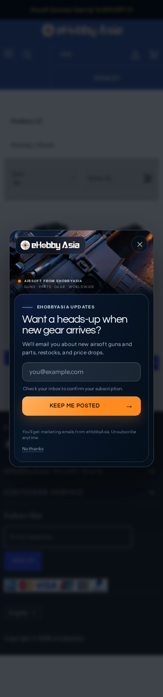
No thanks (32, 449)
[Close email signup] (139, 244)
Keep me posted (75, 406)
